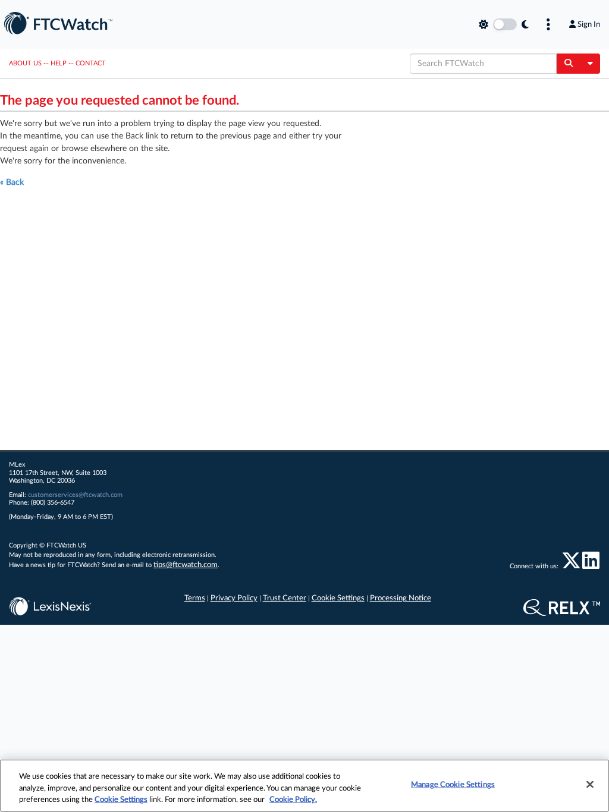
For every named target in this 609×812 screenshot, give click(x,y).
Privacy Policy (234, 598)
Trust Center (284, 598)
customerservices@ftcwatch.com (75, 495)
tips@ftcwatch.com (185, 565)
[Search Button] (568, 63)
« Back (12, 182)
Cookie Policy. (293, 800)
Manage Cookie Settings (453, 784)
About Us (25, 63)
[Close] (590, 784)
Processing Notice (400, 598)
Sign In (588, 24)
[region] (304, 785)
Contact (91, 63)
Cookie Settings (338, 598)
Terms (194, 598)
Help (59, 63)
